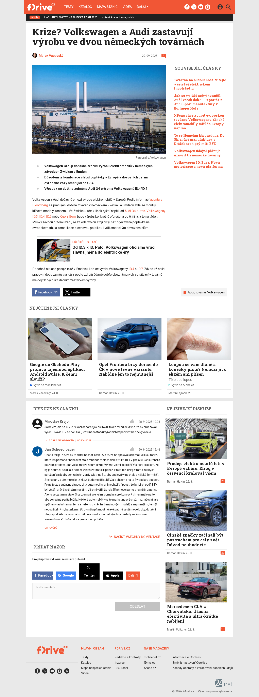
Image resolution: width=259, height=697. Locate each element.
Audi (191, 292)
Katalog (85, 6)
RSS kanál (121, 668)
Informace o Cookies (186, 657)
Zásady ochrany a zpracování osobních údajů (202, 668)
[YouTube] (201, 7)
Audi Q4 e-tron (135, 211)
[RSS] (66, 672)
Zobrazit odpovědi (61, 440)
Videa (127, 6)
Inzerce (120, 662)
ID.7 (140, 269)
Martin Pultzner (177, 629)
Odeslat (137, 606)
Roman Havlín (108, 393)
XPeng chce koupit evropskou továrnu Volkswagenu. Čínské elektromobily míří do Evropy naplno (199, 121)
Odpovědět (84, 440)
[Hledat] (228, 7)
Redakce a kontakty (128, 657)
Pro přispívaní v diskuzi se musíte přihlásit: (59, 559)
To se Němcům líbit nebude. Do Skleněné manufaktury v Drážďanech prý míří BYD (199, 139)
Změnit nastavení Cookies (189, 662)
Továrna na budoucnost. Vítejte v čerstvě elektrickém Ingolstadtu (200, 84)
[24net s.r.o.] (224, 686)
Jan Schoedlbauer (60, 449)
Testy (68, 6)
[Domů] (41, 7)
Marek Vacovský (40, 393)
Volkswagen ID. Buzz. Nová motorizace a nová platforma (198, 164)
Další (141, 6)
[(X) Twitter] (194, 7)
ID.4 (42, 216)
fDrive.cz (149, 662)
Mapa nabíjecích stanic (96, 668)
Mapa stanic (107, 6)
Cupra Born (68, 216)
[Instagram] (207, 7)
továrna (200, 292)
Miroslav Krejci (57, 421)
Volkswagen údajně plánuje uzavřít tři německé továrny (197, 153)
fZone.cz (150, 668)
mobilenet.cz (152, 657)
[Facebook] (187, 7)
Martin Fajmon (178, 393)
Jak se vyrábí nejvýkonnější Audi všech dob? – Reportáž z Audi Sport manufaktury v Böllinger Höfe (198, 101)
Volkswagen (216, 292)
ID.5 (49, 216)
